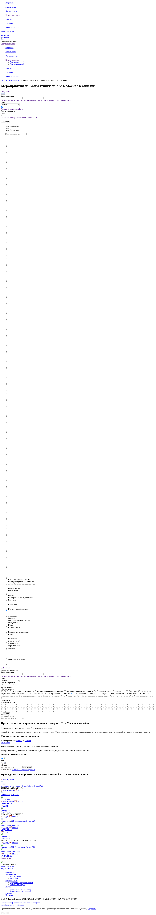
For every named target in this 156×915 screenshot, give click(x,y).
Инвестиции (13, 600)
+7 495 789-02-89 (7, 31)
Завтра (10, 100)
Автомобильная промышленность (21, 584)
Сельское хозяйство (15, 641)
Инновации (12, 604)
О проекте (9, 3)
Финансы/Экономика (16, 659)
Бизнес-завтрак (32, 118)
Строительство (14, 646)
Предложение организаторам (21, 883)
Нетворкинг (5, 784)
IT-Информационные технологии (21, 582)
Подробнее (5, 92)
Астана (16, 109)
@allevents (5, 37)
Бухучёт (11, 595)
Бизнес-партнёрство (23, 821)
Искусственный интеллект (18, 609)
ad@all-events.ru (7, 868)
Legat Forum (5, 812)
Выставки (14, 879)
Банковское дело (14, 588)
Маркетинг (12, 618)
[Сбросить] (2, 122)
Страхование (13, 643)
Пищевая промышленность (18, 632)
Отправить (27, 767)
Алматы (4, 109)
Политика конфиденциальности (13, 903)
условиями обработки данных (23, 770)
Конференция (21, 118)
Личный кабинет (12, 27)
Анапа (10, 109)
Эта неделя (17, 100)
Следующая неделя (29, 100)
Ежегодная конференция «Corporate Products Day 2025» (22, 786)
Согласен (5, 913)
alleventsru (5, 35)
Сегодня (4, 100)
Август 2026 (43, 100)
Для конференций (17, 62)
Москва (19, 741)
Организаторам (11, 11)
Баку (21, 109)
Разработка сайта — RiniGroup (13, 905)
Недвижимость (14, 627)
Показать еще (6, 858)
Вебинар (11, 118)
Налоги (11, 625)
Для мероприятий (17, 64)
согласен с (19, 770)
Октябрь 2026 (65, 100)
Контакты (9, 23)
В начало (6, 668)
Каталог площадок (12, 15)
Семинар (4, 118)
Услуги (8, 887)
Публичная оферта (33, 903)
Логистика (12, 616)
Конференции (15, 876)
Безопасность (13, 591)
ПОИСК (6, 122)
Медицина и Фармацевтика (19, 620)
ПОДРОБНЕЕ (6, 803)
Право (10, 634)
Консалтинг (5, 743)
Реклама (8, 19)
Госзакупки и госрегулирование (20, 598)
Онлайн (28, 741)
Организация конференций (20, 889)
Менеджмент (13, 623)
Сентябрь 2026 (53, 100)
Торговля (11, 648)
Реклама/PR (12, 639)
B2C (17, 795)
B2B (13, 795)
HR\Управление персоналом (19, 579)
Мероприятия (10, 7)
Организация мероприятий (20, 891)
